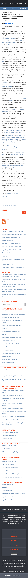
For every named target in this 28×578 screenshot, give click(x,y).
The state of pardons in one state (12, 130)
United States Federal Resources (11, 267)
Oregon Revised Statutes (9, 435)
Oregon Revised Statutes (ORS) (11, 353)
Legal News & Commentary (10, 243)
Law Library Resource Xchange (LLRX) (13, 493)
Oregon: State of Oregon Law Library (12, 408)
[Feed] (4, 222)
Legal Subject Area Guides (12, 193)
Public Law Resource (8, 362)
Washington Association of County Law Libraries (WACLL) (13, 423)
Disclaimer (14, 540)
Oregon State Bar (7, 438)
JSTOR (4, 334)
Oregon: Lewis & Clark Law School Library (12, 404)
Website (23, 8)
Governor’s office (7, 86)
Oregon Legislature (7, 350)
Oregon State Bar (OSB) (9, 38)
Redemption (17, 195)
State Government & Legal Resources (13, 259)
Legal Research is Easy (8, 496)
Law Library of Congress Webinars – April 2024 (14, 295)
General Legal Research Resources (12, 234)
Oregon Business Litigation (10, 467)
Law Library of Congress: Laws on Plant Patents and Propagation (13, 285)
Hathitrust (4, 328)
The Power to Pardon (17, 154)
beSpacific (5, 487)
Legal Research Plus (8, 500)
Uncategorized (6, 264)
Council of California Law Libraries (12, 395)
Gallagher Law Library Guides (10, 317)
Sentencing (4, 196)
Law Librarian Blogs (7, 484)
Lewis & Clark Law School (9, 445)
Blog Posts (14, 549)
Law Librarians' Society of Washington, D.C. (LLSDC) (13, 399)
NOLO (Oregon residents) (9, 340)
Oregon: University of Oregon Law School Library (14, 412)
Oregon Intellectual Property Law (11, 474)
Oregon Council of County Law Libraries (13, 419)
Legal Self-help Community (10, 246)
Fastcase (4, 373)
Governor (4, 82)
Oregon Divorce (6, 471)
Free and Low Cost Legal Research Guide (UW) (14, 380)
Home (5, 8)
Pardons (12, 195)
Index (11, 100)
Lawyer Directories (7, 240)
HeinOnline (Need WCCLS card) (11, 331)
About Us (14, 8)
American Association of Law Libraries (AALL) (13, 391)
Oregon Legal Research (20, 571)
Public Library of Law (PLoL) (10, 359)
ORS (24, 98)
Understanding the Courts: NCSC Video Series (13, 280)
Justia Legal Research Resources (11, 337)
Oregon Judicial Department (10, 432)
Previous (5, 205)
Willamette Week (9, 135)
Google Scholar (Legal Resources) (12, 325)
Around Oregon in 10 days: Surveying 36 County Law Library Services (14, 275)
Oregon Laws (5, 347)
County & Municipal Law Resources (12, 231)
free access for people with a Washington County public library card (14, 165)
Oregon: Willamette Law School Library (13, 416)
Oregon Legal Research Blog (14, 3)
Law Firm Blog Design (13, 575)
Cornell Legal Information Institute (12, 311)
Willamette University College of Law (12, 452)
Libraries (4, 253)
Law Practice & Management (10, 237)
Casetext (4, 369)
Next (15, 205)
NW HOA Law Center (8, 464)
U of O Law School (7, 448)
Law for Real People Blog (9, 461)
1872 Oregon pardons (12, 146)
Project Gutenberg (7, 356)
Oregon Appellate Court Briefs (10, 344)
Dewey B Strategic (7, 490)
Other (3, 256)
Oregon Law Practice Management (12, 477)
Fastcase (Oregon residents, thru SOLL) (13, 314)
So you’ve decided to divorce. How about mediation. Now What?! (14, 290)
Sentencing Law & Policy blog (12, 132)
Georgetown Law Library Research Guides (12, 321)
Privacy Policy (14, 545)
